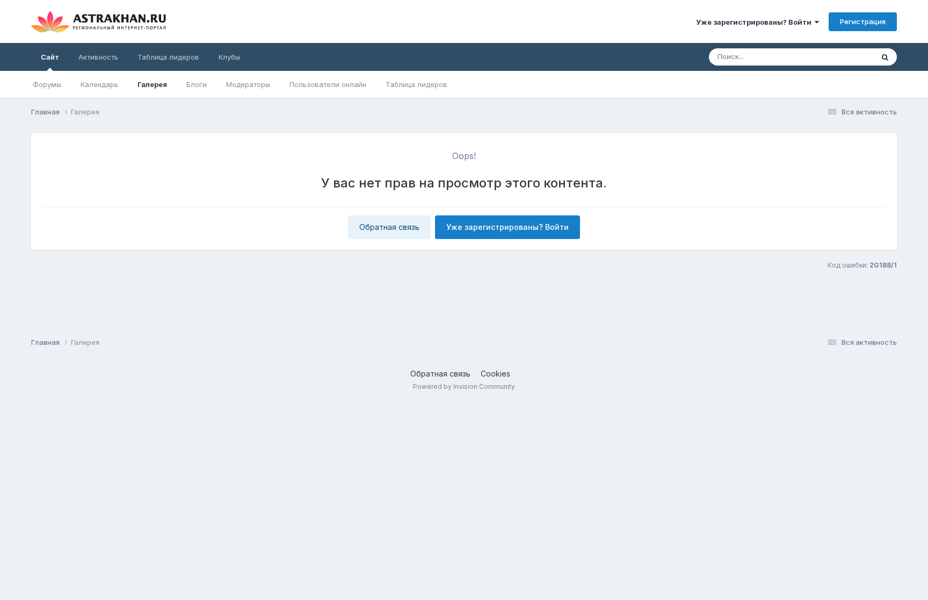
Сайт (50, 57)
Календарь (99, 84)
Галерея (152, 84)
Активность (98, 57)
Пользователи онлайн (327, 84)
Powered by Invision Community (464, 386)
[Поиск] (885, 57)
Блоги (196, 84)
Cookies (495, 373)
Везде (849, 57)
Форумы (47, 84)
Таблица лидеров (416, 84)
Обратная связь (389, 227)
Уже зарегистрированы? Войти (755, 22)
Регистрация (863, 21)
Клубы (229, 57)
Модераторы (248, 84)
